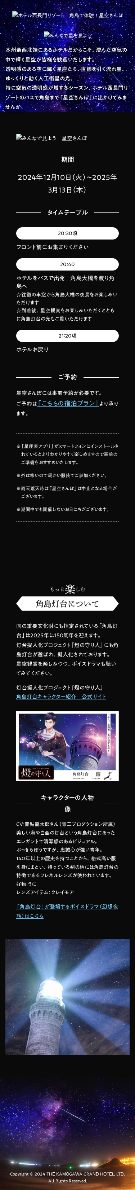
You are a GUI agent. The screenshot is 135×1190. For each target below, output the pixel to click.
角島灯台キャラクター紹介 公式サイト (61, 696)
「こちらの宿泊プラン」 (68, 403)
